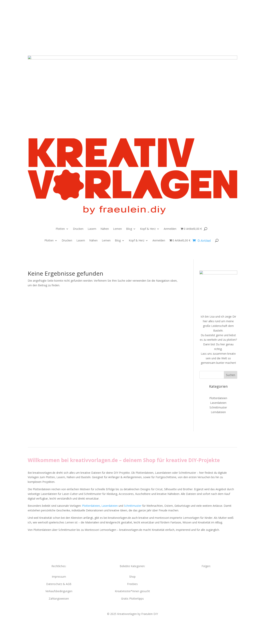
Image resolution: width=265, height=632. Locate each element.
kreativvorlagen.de (94, 460)
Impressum (59, 576)
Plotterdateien (218, 398)
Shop (132, 576)
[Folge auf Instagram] (129, 19)
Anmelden (170, 229)
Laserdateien (218, 403)
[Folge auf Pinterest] (136, 19)
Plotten (60, 229)
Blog (129, 229)
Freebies (132, 584)
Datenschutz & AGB (58, 584)
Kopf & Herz (148, 229)
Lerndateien (218, 412)
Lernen (117, 229)
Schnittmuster (218, 407)
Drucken (78, 229)
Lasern (92, 229)
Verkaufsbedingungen (58, 591)
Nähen (104, 229)
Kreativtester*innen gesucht (132, 591)
